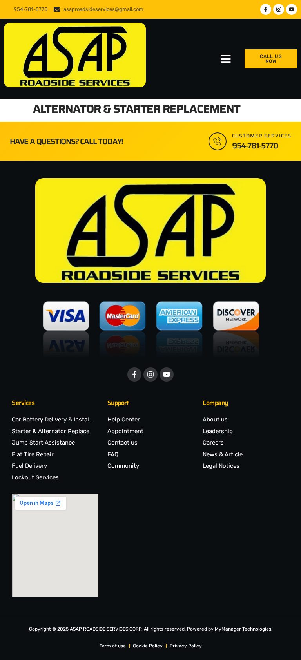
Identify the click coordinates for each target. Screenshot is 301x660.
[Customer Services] (218, 141)
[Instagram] (278, 9)
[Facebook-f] (265, 9)
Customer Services (261, 136)
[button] (226, 59)
